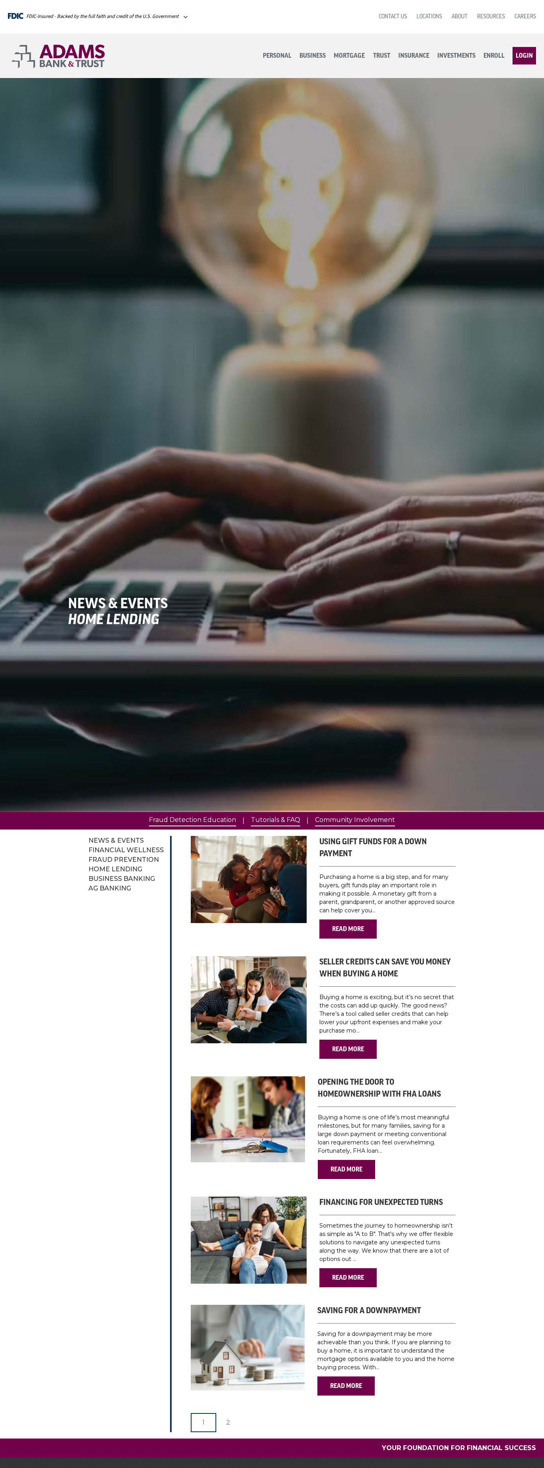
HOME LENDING (115, 869)
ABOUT (460, 17)
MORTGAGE (349, 56)
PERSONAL (277, 56)
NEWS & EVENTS (116, 840)
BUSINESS (312, 56)
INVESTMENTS (456, 56)
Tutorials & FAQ (275, 820)
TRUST (381, 56)
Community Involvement (355, 820)
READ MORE (348, 929)
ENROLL (494, 56)
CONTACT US (393, 17)
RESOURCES (491, 17)
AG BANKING (109, 888)
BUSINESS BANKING (121, 878)
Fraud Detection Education (192, 820)
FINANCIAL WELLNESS (126, 850)
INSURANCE (413, 56)
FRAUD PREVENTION (123, 859)
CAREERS (525, 17)
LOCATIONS (429, 17)
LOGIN (524, 56)
